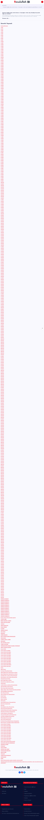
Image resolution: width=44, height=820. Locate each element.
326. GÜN (2, 536)
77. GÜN (2, 146)
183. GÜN (2, 312)
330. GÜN (2, 542)
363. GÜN (2, 594)
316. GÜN (2, 520)
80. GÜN (2, 151)
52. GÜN (2, 107)
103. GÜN (2, 187)
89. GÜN (2, 165)
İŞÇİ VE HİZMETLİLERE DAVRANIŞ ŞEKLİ (8, 636)
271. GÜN (2, 450)
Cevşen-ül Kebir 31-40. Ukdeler (6, 655)
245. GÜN (2, 409)
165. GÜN (2, 284)
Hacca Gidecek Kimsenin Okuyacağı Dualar (8, 702)
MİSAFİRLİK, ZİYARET (4, 744)
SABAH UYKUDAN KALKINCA (6, 647)
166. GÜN (2, 285)
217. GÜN (2, 365)
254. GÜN (2, 423)
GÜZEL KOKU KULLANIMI (5, 622)
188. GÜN (2, 320)
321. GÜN (2, 528)
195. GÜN (2, 331)
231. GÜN (2, 387)
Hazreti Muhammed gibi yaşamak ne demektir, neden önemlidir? (12, 760)
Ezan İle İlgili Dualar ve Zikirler (6, 680)
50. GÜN (2, 104)
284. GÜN (2, 470)
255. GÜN (2, 425)
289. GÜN (2, 478)
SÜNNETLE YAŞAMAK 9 (5, 611)
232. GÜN (2, 389)
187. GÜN (2, 318)
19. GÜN (2, 55)
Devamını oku (5, 18)
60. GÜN (2, 119)
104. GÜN (2, 188)
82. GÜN (2, 154)
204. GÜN (2, 345)
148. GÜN (2, 257)
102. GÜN (2, 185)
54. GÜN (2, 110)
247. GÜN (2, 412)
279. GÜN (2, 462)
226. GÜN (2, 379)
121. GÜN (2, 215)
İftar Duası (2, 705)
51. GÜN (2, 105)
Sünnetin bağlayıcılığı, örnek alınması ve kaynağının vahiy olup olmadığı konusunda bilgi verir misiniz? (22, 7)
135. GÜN (2, 237)
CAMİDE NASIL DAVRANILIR (6, 755)
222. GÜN (2, 373)
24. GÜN (2, 63)
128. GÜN (2, 226)
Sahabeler (26, 791)
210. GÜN (2, 354)
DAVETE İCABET (3, 752)
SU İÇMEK (2, 628)
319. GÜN (2, 525)
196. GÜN (2, 332)
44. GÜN (2, 94)
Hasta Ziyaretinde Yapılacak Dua (6, 708)
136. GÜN (2, 238)
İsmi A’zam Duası (4, 697)
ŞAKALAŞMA (3, 641)
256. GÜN (2, 426)
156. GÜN (2, 270)
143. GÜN (2, 249)
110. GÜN (2, 198)
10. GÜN (2, 41)
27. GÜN (2, 68)
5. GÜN (2, 33)
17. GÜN (2, 52)
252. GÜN (2, 420)
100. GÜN (2, 182)
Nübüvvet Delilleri (5, 811)
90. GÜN (2, 166)
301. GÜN (2, 497)
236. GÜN (2, 395)
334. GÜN (2, 548)
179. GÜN (2, 306)
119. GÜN (2, 212)
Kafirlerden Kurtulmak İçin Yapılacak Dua (8, 711)
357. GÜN (2, 584)
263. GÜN (2, 437)
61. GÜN (2, 121)
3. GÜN (2, 30)
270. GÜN (2, 448)
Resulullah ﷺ (22, 767)
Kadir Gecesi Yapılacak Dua (5, 703)
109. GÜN (2, 196)
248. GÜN (2, 414)
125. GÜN (2, 221)
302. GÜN (2, 498)
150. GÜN (2, 260)
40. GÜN (2, 88)
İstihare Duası (3, 700)
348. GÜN (2, 570)
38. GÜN (2, 85)
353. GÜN (2, 578)
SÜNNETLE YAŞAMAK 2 (5, 600)
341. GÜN (2, 559)
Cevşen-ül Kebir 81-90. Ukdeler (6, 736)
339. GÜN (2, 556)
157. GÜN (2, 271)
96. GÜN (2, 176)
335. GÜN (2, 550)
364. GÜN (2, 595)
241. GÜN (2, 403)
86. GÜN (2, 160)
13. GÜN (2, 46)
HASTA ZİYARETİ (4, 747)
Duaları (2, 667)
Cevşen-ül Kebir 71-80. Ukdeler (6, 661)
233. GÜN (2, 390)
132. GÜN (2, 232)
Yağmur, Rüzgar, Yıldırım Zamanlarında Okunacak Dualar (11, 689)
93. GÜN (2, 171)
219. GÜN (2, 368)
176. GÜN (2, 301)
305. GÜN (2, 503)
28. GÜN (2, 69)
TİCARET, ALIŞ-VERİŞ (4, 644)
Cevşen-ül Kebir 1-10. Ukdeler (5, 650)
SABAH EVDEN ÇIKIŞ (4, 625)
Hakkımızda (4, 791)
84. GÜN (2, 157)
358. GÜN (2, 586)
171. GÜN (2, 293)
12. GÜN (2, 44)
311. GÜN (2, 512)
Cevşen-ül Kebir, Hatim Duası (6, 666)
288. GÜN (2, 476)
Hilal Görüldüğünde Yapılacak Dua (7, 691)
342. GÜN (2, 561)
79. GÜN (2, 149)
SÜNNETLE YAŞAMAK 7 (5, 608)
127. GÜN (2, 224)
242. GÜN (2, 404)
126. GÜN (2, 223)
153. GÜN (2, 265)
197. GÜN (2, 334)
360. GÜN (2, 589)
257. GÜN (2, 428)
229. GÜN (2, 384)
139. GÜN (2, 243)
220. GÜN (2, 370)
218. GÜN (2, 367)
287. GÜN (2, 475)
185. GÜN (2, 315)
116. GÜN (2, 207)
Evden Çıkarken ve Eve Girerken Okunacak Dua (9, 677)
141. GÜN (2, 246)
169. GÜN (2, 290)
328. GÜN (2, 539)
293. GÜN (2, 484)
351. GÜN (2, 575)
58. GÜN (2, 116)
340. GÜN (2, 558)
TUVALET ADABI (3, 619)
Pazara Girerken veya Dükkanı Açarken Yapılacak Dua (10, 722)
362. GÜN (2, 592)
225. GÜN (2, 378)
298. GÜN (2, 492)
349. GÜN (2, 572)
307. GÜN (2, 506)
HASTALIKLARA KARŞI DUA (5, 750)
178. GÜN (2, 304)
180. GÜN (2, 307)
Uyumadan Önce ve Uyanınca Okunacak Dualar (9, 675)
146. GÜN (2, 254)
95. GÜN (2, 174)
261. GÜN (2, 434)
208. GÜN (2, 351)
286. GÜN (2, 473)
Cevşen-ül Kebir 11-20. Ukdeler (6, 653)
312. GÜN (2, 514)
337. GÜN (2, 553)
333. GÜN (2, 547)
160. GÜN (2, 276)
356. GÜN (2, 583)
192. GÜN (2, 326)
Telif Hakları (4, 793)
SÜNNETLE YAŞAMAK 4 (5, 603)
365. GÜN (2, 597)
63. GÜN (2, 124)
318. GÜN (2, 523)
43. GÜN (2, 93)
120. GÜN (2, 213)
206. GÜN (2, 348)
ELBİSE (2, 758)
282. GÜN (2, 467)
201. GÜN (2, 340)
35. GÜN (2, 80)
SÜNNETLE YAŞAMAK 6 (5, 606)
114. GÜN (2, 204)
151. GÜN (2, 262)
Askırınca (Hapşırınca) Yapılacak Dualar (8, 694)
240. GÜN (2, 401)
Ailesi (25, 789)
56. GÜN (2, 113)
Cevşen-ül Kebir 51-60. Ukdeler (6, 658)
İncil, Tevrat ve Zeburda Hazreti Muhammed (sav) (10, 813)
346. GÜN (2, 567)
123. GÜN (2, 218)
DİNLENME (3, 633)
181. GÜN (2, 309)
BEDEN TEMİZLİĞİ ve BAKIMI (6, 620)
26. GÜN (2, 66)
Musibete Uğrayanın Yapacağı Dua (7, 713)
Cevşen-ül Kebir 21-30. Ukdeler (6, 725)
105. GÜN (2, 190)
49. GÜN (2, 102)
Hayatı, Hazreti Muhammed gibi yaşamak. (8, 741)
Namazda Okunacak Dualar (5, 678)
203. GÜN (2, 343)
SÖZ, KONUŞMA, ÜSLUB (5, 642)
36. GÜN (2, 82)
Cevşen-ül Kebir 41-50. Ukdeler (6, 730)
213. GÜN (2, 359)
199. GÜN (2, 337)
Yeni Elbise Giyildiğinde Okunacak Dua (7, 716)
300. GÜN (2, 495)
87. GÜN (2, 162)
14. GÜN (2, 47)
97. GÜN (2, 177)
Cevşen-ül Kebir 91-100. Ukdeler (6, 664)
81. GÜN (2, 152)
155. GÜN (2, 268)
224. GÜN (2, 376)
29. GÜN (2, 71)
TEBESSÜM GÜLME (4, 630)
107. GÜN (2, 193)
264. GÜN (2, 439)
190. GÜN (2, 323)
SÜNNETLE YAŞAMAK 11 (5, 614)
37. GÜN (2, 83)
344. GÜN (2, 564)
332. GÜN (2, 545)
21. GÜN (2, 58)
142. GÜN (2, 248)
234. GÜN (2, 392)
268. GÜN (2, 445)
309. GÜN (2, 509)
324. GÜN (2, 533)
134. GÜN (2, 235)
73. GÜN (2, 140)
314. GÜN (2, 517)
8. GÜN (2, 38)
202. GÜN (2, 342)
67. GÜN (2, 130)
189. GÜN (2, 321)
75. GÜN (2, 143)
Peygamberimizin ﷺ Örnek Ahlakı (30, 795)
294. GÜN (2, 486)
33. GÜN (2, 77)
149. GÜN (2, 259)
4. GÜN (2, 32)
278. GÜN (2, 461)
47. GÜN (2, 99)
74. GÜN (2, 141)
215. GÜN (2, 362)
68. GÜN (2, 132)
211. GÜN (2, 356)
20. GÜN (2, 57)
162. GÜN (2, 279)
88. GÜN (2, 163)
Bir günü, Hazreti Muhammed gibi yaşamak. (8, 617)
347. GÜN (2, 569)
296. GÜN (2, 489)
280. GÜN (2, 464)
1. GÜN (2, 27)
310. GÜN (2, 511)
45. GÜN (2, 96)
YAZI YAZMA (3, 631)
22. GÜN (2, 60)
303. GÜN (2, 500)
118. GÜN (2, 210)
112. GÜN (2, 201)
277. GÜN (2, 459)
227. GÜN (2, 381)
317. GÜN (2, 522)
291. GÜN (2, 481)
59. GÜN (2, 118)
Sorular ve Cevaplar (27, 800)
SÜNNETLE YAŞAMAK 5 (5, 605)
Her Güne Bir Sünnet (27, 811)
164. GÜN (2, 282)
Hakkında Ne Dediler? (28, 793)
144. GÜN (2, 251)
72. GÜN (2, 138)
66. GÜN (2, 129)
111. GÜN (2, 199)
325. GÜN (2, 534)
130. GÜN (2, 229)
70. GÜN (2, 135)
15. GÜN (2, 49)
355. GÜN (2, 581)
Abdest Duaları (3, 669)
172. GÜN (2, 295)
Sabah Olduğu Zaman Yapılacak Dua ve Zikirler (9, 672)
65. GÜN (2, 127)
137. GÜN (2, 240)
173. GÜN (2, 296)
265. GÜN (2, 440)
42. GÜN (2, 91)
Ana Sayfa (4, 5)
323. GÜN (2, 531)
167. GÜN (2, 287)
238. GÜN (2, 398)
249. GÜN (2, 415)
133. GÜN (2, 234)
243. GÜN (2, 406)
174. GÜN (2, 298)
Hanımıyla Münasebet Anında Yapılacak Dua (8, 714)
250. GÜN (2, 417)
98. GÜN (2, 179)
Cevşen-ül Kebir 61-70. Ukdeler (6, 733)
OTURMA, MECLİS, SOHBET (6, 639)
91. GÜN (2, 168)
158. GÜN (2, 273)
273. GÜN (2, 453)
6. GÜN (2, 35)
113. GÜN (2, 202)
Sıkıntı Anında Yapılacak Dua (6, 719)
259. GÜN (2, 431)
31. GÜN (2, 74)
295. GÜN (2, 487)
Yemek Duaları (3, 683)
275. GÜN (2, 456)
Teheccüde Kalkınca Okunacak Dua (7, 686)
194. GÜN (2, 329)
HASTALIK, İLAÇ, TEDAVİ (5, 749)
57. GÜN (2, 115)
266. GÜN (2, 442)
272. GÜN (2, 451)
